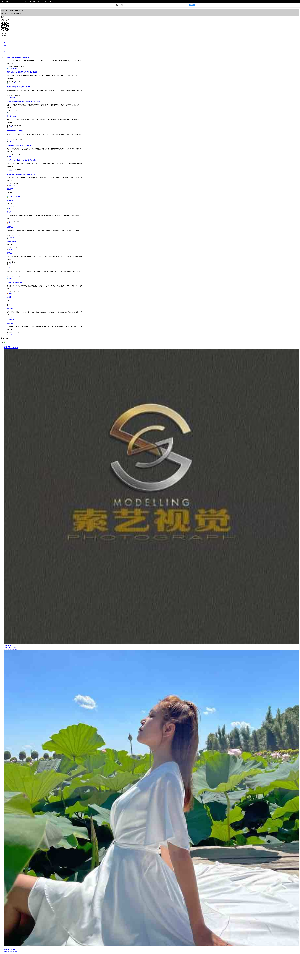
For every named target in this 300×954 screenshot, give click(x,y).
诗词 (50, 1)
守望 (8, 268)
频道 (117, 5)
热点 (3, 1)
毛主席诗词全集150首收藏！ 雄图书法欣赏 (21, 174)
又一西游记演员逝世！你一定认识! (18, 57)
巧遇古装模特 (11, 241)
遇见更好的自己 (12, 116)
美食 (34, 1)
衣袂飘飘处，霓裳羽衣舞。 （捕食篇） (19, 145)
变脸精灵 (10, 189)
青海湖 (9, 212)
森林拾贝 (10, 200)
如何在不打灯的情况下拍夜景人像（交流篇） (22, 160)
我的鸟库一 (10, 323)
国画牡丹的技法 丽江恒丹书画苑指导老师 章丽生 (23, 72)
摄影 (7, 1)
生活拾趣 (10, 253)
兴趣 (30, 1)
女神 (14, 1)
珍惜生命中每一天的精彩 (15, 131)
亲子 (26, 1)
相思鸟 (9, 297)
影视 (38, 1)
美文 (22, 1)
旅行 (11, 1)
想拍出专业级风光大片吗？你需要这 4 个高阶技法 (23, 101)
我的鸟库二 (10, 309)
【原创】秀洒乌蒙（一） (15, 282)
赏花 (46, 1)
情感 (42, 1)
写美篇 (191, 4)
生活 (18, 1)
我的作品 (10, 227)
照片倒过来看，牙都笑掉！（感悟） (19, 87)
